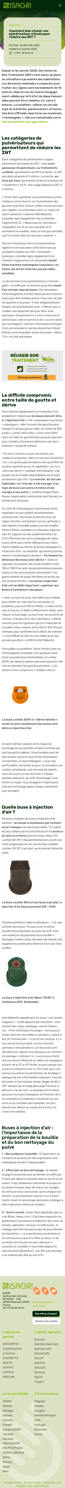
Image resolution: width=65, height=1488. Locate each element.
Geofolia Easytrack (46, 1344)
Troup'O (39, 1381)
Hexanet (8, 1434)
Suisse (38, 1434)
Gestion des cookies (46, 1321)
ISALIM (38, 1358)
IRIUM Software (13, 1448)
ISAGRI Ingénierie (13, 1452)
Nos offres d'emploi (46, 1313)
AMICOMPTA (11, 1344)
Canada (39, 1406)
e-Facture (9, 1353)
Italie (37, 1420)
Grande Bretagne (45, 1415)
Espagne (39, 1410)
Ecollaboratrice (12, 1348)
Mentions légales (32, 1482)
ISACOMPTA (10, 1358)
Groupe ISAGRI (12, 1429)
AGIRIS (7, 1401)
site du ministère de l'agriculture (25, 122)
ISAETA (7, 1362)
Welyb (6, 1466)
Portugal (39, 1424)
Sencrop (39, 1372)
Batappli (8, 1410)
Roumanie (40, 1429)
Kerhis (6, 1457)
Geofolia (39, 1339)
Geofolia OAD (42, 1348)
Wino (6, 1471)
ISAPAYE (8, 1372)
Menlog (7, 1462)
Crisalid (7, 1424)
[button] (59, 5)
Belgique (39, 1401)
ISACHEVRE (41, 1353)
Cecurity (8, 1420)
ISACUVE (40, 1367)
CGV (30, 1486)
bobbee (7, 1415)
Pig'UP (38, 1377)
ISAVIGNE (9, 1377)
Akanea (7, 1406)
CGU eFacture (42, 1486)
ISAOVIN (39, 1363)
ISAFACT (8, 1367)
